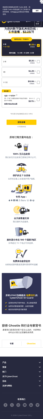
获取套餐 (21, 122)
